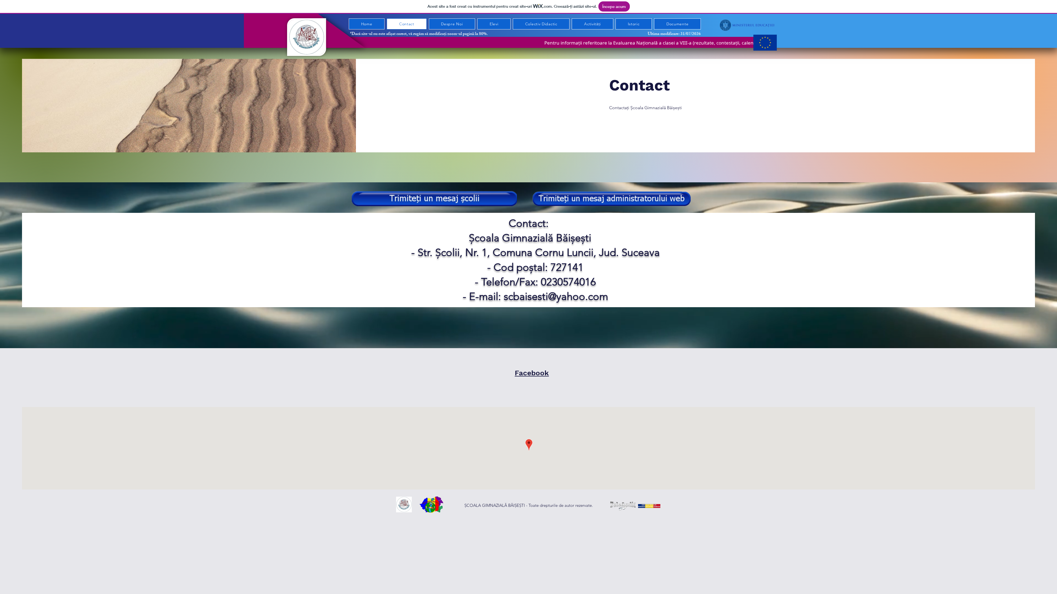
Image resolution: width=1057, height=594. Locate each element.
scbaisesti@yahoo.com (556, 296)
